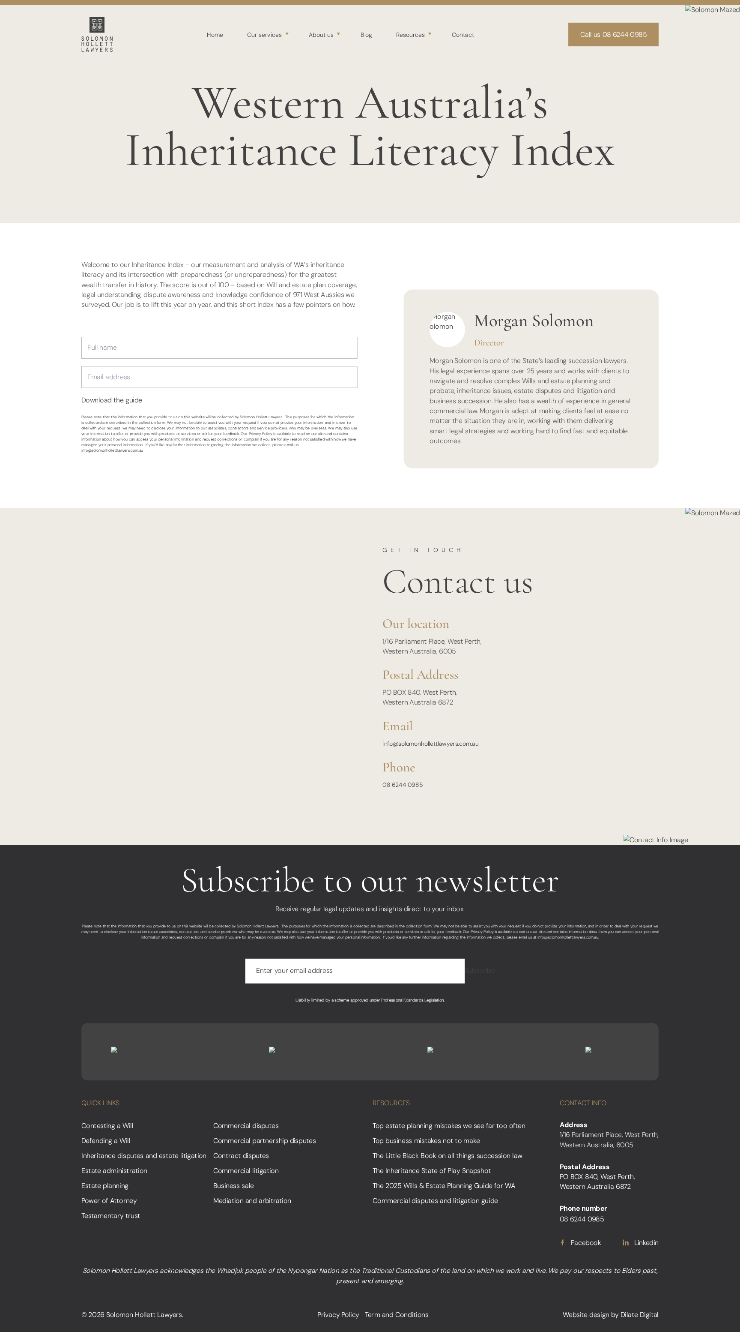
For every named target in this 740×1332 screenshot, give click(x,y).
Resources (410, 34)
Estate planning (104, 1185)
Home (215, 34)
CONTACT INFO (583, 1102)
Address (574, 1124)
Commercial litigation (246, 1170)
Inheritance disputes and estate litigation (143, 1155)
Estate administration (114, 1170)
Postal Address (585, 1166)
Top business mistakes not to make (426, 1140)
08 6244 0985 (402, 785)
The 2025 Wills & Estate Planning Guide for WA (444, 1185)
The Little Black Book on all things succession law (447, 1155)
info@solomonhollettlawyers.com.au (112, 450)
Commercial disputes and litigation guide (435, 1200)
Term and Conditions (397, 1315)
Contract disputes (241, 1155)
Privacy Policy (338, 1315)
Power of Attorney (109, 1200)
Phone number (583, 1208)
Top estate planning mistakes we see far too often (449, 1125)
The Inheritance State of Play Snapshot (432, 1170)
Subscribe (480, 970)
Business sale (233, 1185)
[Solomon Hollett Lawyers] (97, 34)
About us (321, 34)
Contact (463, 34)
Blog (366, 34)
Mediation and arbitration (252, 1200)
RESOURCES (391, 1102)
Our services (264, 34)
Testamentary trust (110, 1216)
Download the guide (111, 400)
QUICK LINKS (100, 1102)
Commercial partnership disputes (264, 1140)
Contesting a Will (107, 1125)
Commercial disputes (246, 1125)
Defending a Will (105, 1140)
